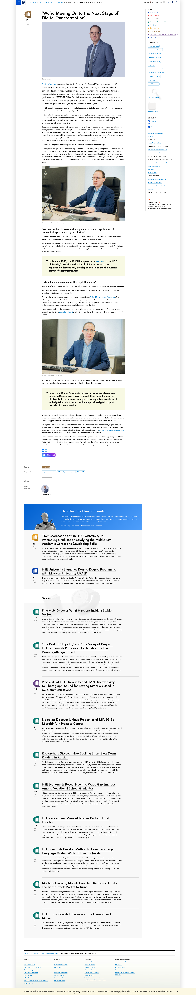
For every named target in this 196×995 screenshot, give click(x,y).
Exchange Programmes (60, 972)
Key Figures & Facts (29, 965)
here (97, 991)
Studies (57, 959)
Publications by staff (120, 962)
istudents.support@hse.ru (156, 153)
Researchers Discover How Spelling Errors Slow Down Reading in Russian (79, 755)
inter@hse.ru (152, 136)
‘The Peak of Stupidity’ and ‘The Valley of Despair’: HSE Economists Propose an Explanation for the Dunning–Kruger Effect (77, 648)
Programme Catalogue (60, 965)
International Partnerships (31, 972)
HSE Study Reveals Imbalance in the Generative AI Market (77, 916)
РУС (161, 2)
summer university (154, 61)
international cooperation (156, 69)
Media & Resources (122, 959)
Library (117, 970)
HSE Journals (118, 965)
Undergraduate (58, 967)
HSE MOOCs (153, 80)
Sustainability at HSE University (32, 967)
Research (88, 959)
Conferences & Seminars (92, 972)
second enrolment (66, 312)
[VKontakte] (43, 450)
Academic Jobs (89, 975)
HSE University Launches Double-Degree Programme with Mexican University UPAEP (79, 571)
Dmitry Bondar (49, 84)
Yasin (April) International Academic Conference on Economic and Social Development (95, 980)
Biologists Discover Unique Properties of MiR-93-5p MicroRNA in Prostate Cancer (78, 721)
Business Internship (59, 980)
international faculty (155, 53)
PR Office (151, 169)
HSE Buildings (28, 978)
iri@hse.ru (151, 189)
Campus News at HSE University (49, 953)
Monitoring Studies (90, 970)
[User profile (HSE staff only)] (172, 2)
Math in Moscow (154, 84)
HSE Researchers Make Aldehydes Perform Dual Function (75, 820)
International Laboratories (92, 962)
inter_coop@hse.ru (154, 166)
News (36, 953)
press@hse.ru (152, 172)
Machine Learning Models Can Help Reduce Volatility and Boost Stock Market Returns (79, 885)
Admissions (57, 962)
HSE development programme (67, 472)
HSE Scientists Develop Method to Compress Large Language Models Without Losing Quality (78, 851)
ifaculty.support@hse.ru (155, 182)
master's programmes (155, 57)
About (27, 959)
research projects (154, 76)
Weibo (153, 124)
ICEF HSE (151, 65)
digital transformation (49, 472)
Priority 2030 (81, 472)
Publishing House (120, 967)
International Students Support (157, 150)
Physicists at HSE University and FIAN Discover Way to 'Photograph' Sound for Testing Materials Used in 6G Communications (78, 686)
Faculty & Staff (28, 975)
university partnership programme (111, 430)
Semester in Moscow (60, 978)
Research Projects (90, 967)
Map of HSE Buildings (154, 143)
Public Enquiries (28, 983)
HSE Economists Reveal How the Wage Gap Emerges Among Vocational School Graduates (78, 786)
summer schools (154, 46)
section (100, 261)
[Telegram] (46, 450)
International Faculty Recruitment (158, 186)
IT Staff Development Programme (102, 297)
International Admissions (155, 133)
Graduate (57, 970)
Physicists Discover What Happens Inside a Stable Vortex (77, 612)
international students (155, 50)
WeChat (153, 121)
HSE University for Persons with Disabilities (36, 980)
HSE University (28, 953)
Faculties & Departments (31, 970)
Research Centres (90, 965)
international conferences (156, 72)
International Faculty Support (157, 179)
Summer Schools (59, 975)
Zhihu (152, 127)
